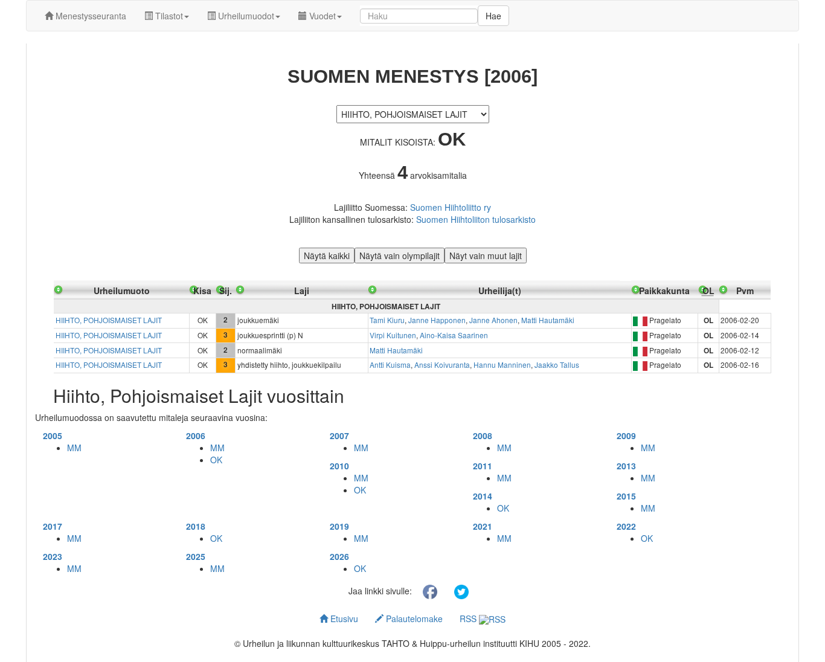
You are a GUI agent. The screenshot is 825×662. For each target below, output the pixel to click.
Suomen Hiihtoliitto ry (450, 207)
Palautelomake (413, 618)
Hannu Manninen (502, 364)
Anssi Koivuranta (442, 364)
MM (74, 448)
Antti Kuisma (390, 364)
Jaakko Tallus (556, 364)
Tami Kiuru (387, 320)
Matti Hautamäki (547, 320)
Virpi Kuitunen (393, 335)
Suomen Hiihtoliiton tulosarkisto (476, 219)
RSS (469, 618)
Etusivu (343, 618)
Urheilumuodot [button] (245, 16)
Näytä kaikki (327, 255)
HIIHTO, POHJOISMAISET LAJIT (109, 320)
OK (216, 460)
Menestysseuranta (89, 16)
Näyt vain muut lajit (485, 255)
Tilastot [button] (168, 16)
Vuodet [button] (321, 16)
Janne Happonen (437, 320)
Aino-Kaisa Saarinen (454, 335)
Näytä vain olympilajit (399, 255)
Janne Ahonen (493, 320)
